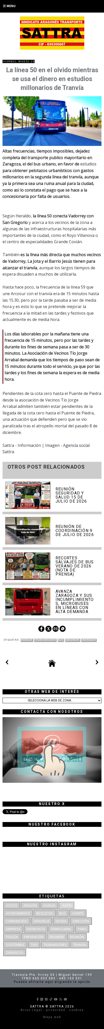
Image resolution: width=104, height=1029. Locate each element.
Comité (78, 913)
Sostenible (15, 944)
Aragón (30, 905)
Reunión (77, 937)
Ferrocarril (61, 929)
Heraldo (23, 216)
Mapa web (52, 1017)
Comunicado (17, 921)
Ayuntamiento (45, 640)
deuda (61, 921)
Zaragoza (88, 640)
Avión (66, 905)
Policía (12, 937)
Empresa (13, 929)
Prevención (33, 937)
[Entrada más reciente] (6, 663)
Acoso (11, 905)
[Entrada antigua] (97, 663)
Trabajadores (55, 944)
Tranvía (79, 944)
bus (60, 640)
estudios (88, 164)
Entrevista (36, 929)
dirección (81, 921)
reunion (57, 937)
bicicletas (44, 913)
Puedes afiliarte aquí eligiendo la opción (52, 982)
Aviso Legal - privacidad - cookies (52, 1010)
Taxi (34, 944)
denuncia (72, 640)
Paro (82, 929)
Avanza (26, 640)
